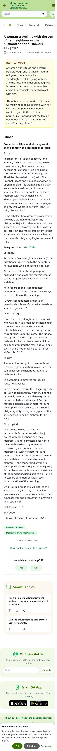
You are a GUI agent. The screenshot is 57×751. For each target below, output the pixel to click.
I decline (31, 746)
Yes (21, 567)
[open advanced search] (43, 14)
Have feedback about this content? (28, 547)
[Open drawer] (54, 5)
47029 (32, 247)
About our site (12, 717)
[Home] (10, 25)
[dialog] (27, 737)
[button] (10, 610)
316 (25, 247)
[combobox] (22, 13)
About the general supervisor (37, 717)
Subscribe (47, 670)
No (35, 567)
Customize (46, 746)
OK (17, 746)
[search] (52, 14)
